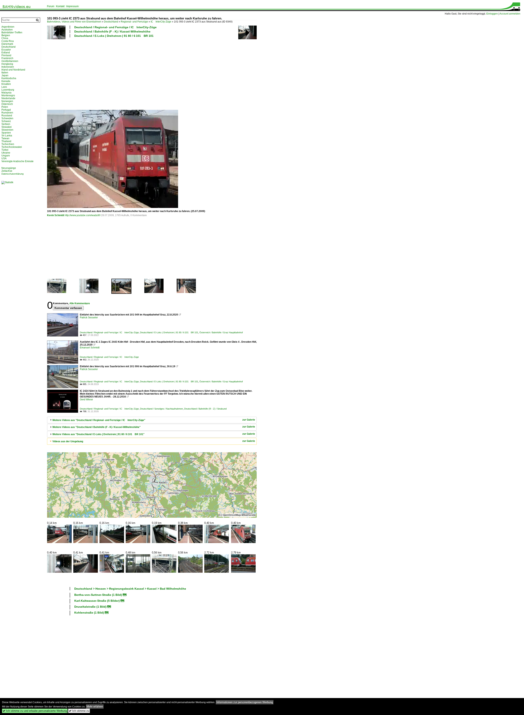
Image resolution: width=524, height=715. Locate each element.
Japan (4, 75)
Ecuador (6, 49)
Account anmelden (509, 13)
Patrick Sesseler (89, 317)
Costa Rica (7, 41)
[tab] (152, 420)
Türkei (4, 149)
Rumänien (7, 112)
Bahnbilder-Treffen (11, 32)
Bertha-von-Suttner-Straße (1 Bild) (98, 594)
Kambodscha (8, 78)
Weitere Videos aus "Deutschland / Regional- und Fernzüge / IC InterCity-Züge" (98, 420)
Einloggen (492, 13)
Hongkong (7, 64)
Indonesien (7, 66)
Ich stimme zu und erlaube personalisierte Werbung (35, 710)
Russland (6, 115)
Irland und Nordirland (13, 69)
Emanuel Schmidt (89, 347)
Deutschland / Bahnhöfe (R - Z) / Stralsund (205, 408)
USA (4, 158)
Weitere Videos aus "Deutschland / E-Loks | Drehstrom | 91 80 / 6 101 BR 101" (98, 434)
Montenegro (8, 95)
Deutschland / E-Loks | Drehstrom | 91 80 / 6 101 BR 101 (114, 35)
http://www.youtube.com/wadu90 (83, 215)
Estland (5, 52)
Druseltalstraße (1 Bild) (90, 606)
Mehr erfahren (95, 706)
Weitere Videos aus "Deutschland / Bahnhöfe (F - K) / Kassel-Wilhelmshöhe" (96, 427)
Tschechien (7, 144)
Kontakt (60, 6)
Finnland (6, 55)
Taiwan (5, 138)
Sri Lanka (6, 135)
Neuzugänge (8, 168)
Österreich (7, 104)
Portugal (6, 109)
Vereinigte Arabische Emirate (17, 161)
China (4, 38)
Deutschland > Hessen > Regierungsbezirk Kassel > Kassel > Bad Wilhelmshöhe (130, 588)
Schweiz (6, 121)
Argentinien (7, 26)
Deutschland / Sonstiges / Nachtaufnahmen (161, 408)
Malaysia (6, 92)
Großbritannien (9, 61)
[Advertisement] (170, 73)
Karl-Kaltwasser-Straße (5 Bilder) (97, 600)
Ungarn (5, 155)
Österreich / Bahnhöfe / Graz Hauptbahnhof (221, 332)
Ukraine (5, 152)
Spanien (6, 132)
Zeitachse (6, 170)
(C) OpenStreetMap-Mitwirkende (237, 515)
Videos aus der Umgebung (67, 441)
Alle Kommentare (79, 303)
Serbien (5, 124)
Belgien (5, 35)
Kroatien (6, 84)
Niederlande (8, 98)
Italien (4, 72)
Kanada (5, 81)
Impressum (72, 6)
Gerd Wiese (86, 399)
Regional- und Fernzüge (134, 21)
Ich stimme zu (79, 710)
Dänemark (7, 44)
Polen (4, 107)
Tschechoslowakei (11, 147)
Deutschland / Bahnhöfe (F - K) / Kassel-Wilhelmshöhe (112, 31)
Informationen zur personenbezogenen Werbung (244, 702)
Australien (7, 29)
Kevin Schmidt (55, 215)
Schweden (7, 118)
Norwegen (7, 101)
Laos (4, 86)
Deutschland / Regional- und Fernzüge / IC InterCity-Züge (115, 27)
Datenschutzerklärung (12, 174)
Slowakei (6, 127)
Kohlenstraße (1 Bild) (89, 612)
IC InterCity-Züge (161, 21)
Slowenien (7, 129)
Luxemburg (7, 89)
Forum (50, 6)
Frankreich (7, 58)
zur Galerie (248, 419)
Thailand (6, 141)
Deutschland (111, 21)
